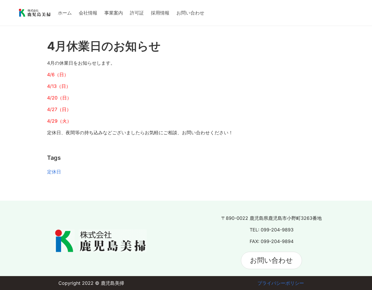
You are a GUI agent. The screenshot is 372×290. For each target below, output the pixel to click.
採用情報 (160, 13)
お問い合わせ (190, 13)
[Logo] (34, 13)
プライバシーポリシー (280, 283)
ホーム (65, 13)
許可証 (137, 13)
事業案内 (113, 13)
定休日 (54, 172)
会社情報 (88, 13)
